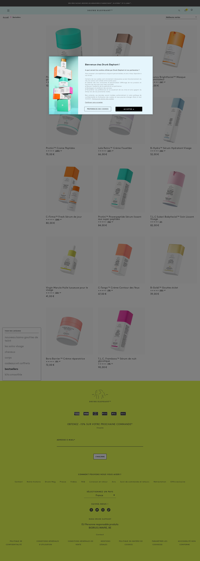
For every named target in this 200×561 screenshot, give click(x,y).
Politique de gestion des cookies (103, 99)
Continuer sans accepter (94, 102)
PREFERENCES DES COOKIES (98, 109)
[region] (101, 85)
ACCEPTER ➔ (129, 109)
